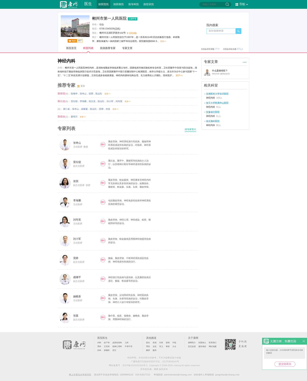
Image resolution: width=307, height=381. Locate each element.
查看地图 (133, 33)
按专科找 (133, 4)
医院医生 (102, 338)
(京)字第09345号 (170, 361)
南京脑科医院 (213, 121)
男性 (148, 346)
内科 (99, 342)
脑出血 (61, 101)
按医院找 (103, 4)
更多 (83, 86)
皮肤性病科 (117, 342)
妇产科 (107, 342)
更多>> (163, 41)
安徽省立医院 (213, 112)
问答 (161, 342)
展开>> (179, 75)
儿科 (127, 342)
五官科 (107, 346)
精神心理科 (117, 346)
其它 (114, 350)
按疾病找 (118, 4)
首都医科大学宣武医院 (217, 93)
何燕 (108, 109)
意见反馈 (192, 346)
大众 (174, 346)
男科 (99, 346)
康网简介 (192, 342)
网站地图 (212, 346)
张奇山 (83, 93)
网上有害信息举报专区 (80, 374)
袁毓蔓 (84, 109)
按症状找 (148, 4)
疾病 (155, 342)
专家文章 (127, 48)
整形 (168, 346)
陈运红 (98, 93)
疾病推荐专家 (107, 48)
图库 (155, 350)
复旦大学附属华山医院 (217, 103)
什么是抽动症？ (220, 70)
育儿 (161, 346)
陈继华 (74, 93)
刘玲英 (119, 101)
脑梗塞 (61, 93)
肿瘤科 (107, 350)
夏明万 (74, 116)
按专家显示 (190, 129)
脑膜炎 (61, 116)
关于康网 (193, 338)
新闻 (168, 342)
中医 (174, 342)
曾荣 (91, 93)
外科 (99, 350)
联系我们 (212, 342)
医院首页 (71, 48)
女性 (155, 346)
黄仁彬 (66, 109)
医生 (88, 4)
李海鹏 (83, 101)
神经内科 (214, 97)
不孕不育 (128, 346)
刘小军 (110, 101)
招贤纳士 (202, 342)
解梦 (148, 350)
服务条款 (202, 346)
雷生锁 (74, 101)
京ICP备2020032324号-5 (135, 365)
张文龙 (92, 101)
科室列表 (88, 48)
